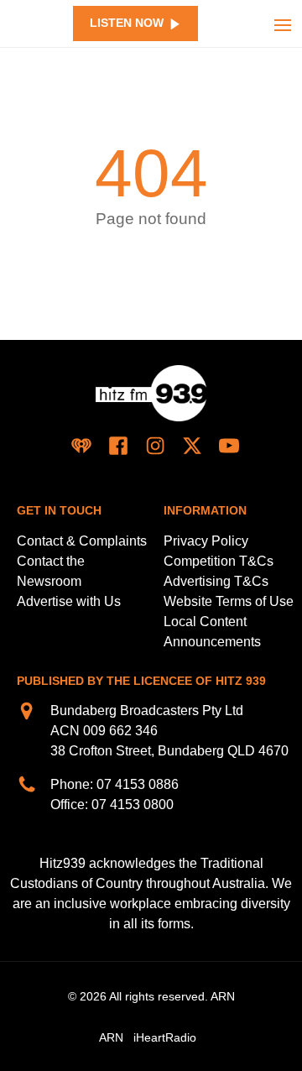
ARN (111, 1037)
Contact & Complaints (82, 541)
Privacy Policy (206, 541)
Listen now (127, 23)
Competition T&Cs (218, 561)
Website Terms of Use (229, 601)
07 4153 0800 (132, 804)
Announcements (212, 642)
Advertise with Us (69, 601)
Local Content (205, 621)
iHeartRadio (164, 1037)
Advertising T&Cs (216, 581)
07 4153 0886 (137, 784)
